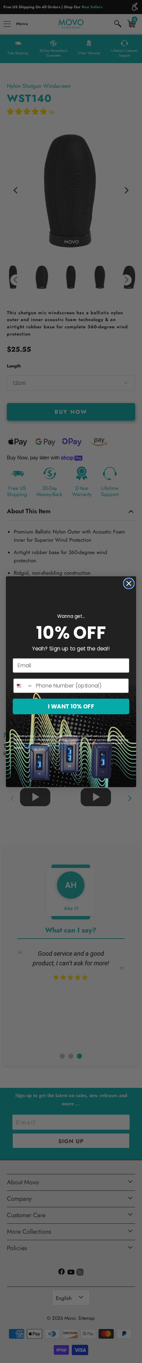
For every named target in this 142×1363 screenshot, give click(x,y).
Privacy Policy (38, 746)
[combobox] (23, 685)
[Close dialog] (129, 583)
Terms (62, 746)
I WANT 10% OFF (71, 706)
